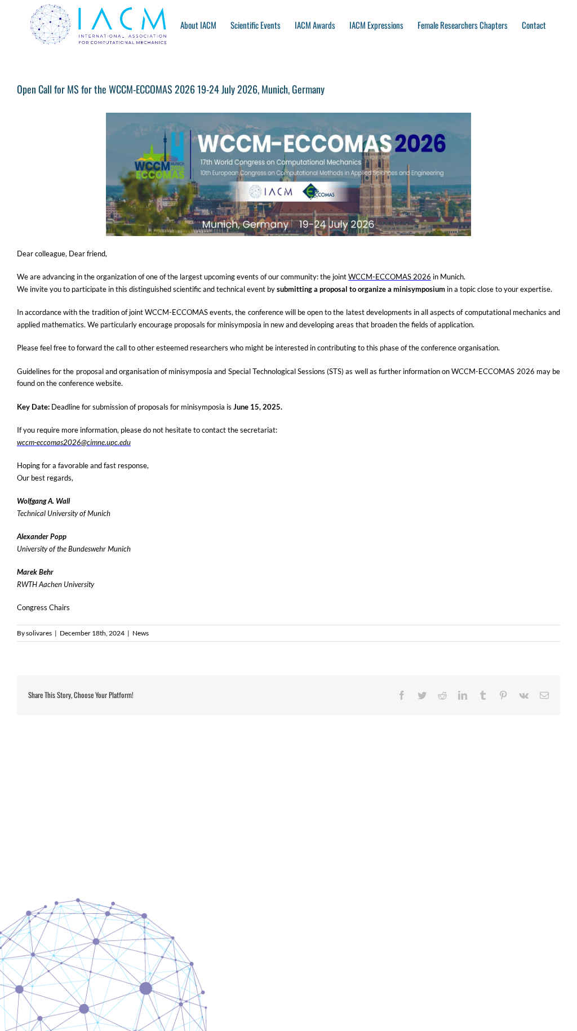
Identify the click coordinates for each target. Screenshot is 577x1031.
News (140, 633)
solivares (39, 633)
